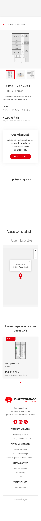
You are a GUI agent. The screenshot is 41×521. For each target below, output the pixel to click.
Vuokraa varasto (20, 429)
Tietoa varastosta (20, 444)
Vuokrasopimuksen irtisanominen (20, 457)
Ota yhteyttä (20, 488)
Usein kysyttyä (20, 450)
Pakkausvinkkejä (20, 453)
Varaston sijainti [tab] (19, 231)
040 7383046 (15, 414)
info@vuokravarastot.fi (20, 411)
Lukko (20, 476)
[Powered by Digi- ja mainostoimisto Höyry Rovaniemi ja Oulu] (20, 499)
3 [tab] (22, 382)
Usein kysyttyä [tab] (22, 240)
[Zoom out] (35, 254)
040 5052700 (29, 414)
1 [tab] (18, 382)
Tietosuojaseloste (20, 434)
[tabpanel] (20, 357)
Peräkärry (20, 472)
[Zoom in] (35, 250)
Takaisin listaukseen (15, 24)
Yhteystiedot (20, 156)
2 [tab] (20, 382)
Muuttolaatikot (20, 469)
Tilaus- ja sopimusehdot (20, 438)
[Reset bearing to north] (35, 257)
